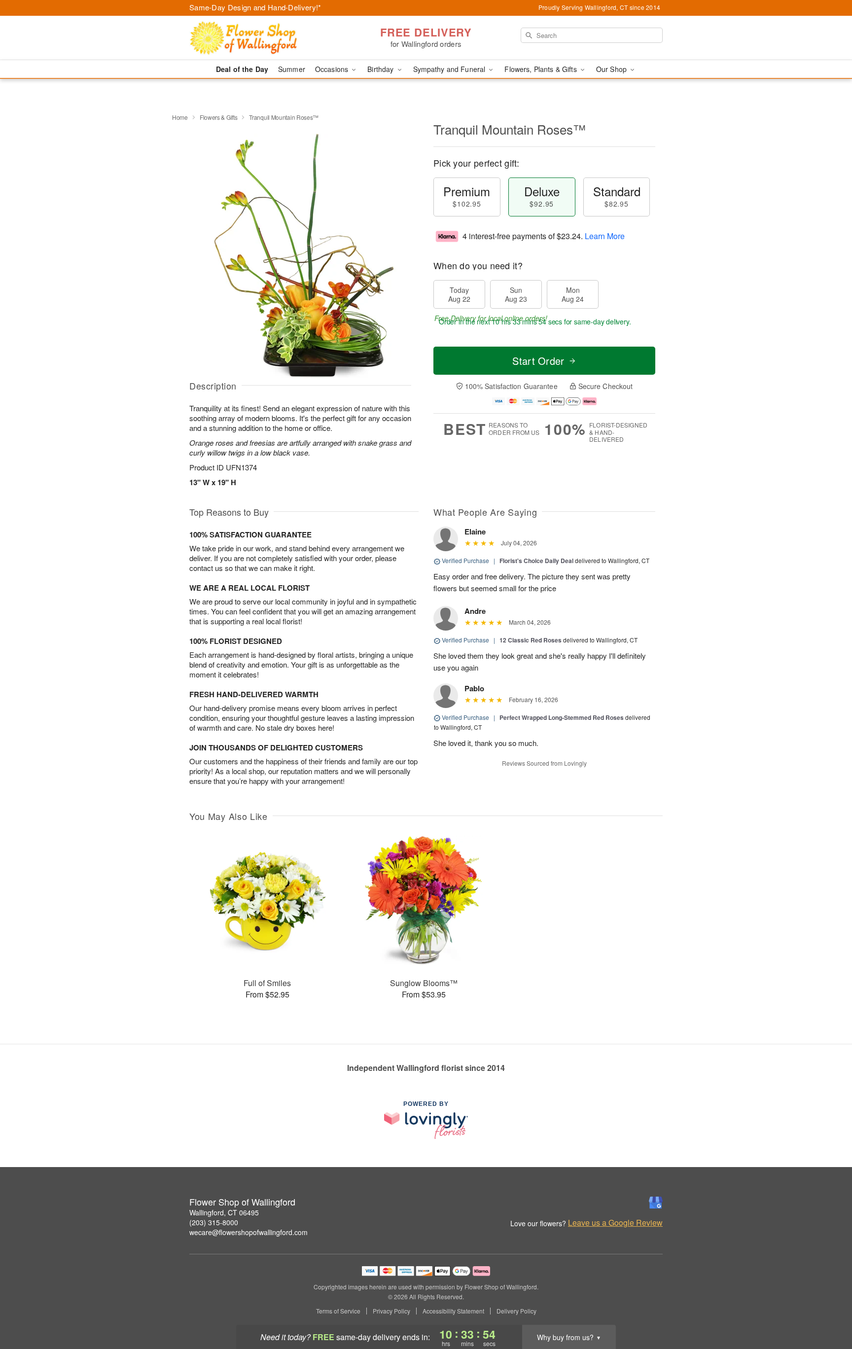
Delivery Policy (516, 1311)
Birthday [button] (381, 69)
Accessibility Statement (453, 1311)
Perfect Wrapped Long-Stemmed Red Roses (561, 717)
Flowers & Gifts (219, 117)
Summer (291, 69)
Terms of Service (338, 1311)
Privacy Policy (391, 1311)
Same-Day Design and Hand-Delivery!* (255, 7)
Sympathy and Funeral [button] (450, 69)
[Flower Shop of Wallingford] (260, 38)
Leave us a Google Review (615, 1222)
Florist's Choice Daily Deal (536, 560)
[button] (826, 1307)
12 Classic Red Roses (530, 640)
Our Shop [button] (612, 69)
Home (180, 117)
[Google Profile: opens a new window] (656, 1202)
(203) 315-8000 (213, 1222)
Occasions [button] (332, 69)
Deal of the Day (242, 69)
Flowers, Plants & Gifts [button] (541, 69)
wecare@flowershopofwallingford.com (248, 1232)
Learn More (605, 236)
